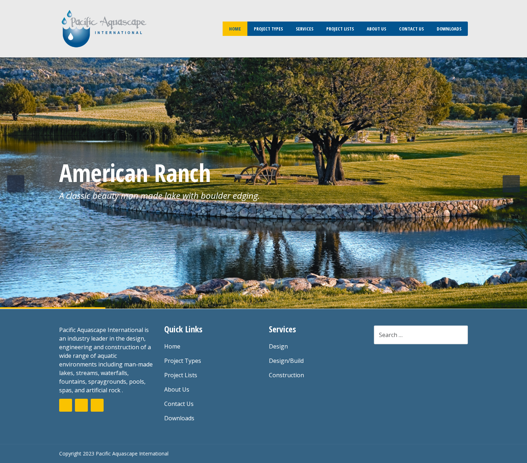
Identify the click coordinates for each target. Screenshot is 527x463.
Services (304, 28)
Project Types (268, 28)
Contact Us (411, 28)
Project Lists (340, 28)
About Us (376, 28)
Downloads (449, 28)
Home (235, 28)
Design (278, 346)
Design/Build (286, 361)
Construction (286, 375)
